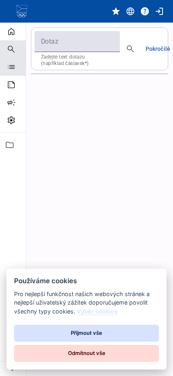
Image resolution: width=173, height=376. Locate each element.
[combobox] (77, 41)
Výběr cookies (97, 311)
